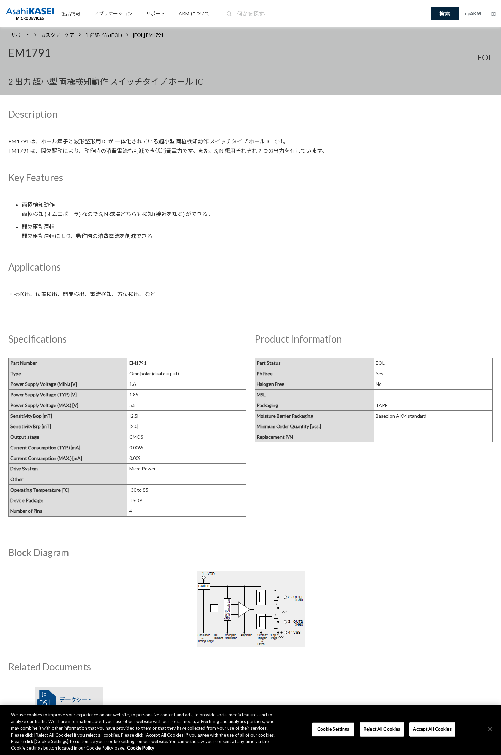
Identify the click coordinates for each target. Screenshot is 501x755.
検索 (444, 13)
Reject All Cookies (382, 729)
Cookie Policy (140, 748)
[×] (490, 729)
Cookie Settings (333, 729)
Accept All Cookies (432, 729)
